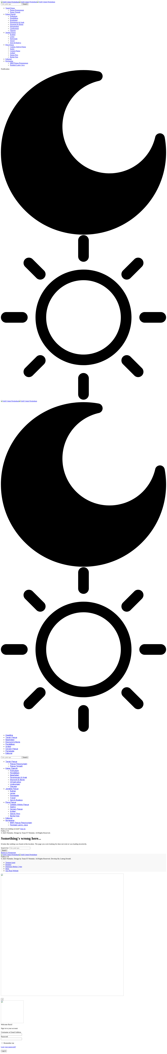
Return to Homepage (8, 853)
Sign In (22, 829)
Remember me (8, 1043)
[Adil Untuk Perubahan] (28, 2)
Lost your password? (8, 1047)
